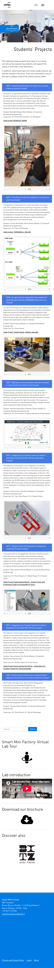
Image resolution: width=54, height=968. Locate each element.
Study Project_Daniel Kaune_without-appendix (20, 332)
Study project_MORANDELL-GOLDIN (17, 232)
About (36, 960)
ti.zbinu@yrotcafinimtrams (13, 914)
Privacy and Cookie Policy (13, 960)
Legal (29, 960)
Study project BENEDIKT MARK (15, 121)
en (35, 5)
